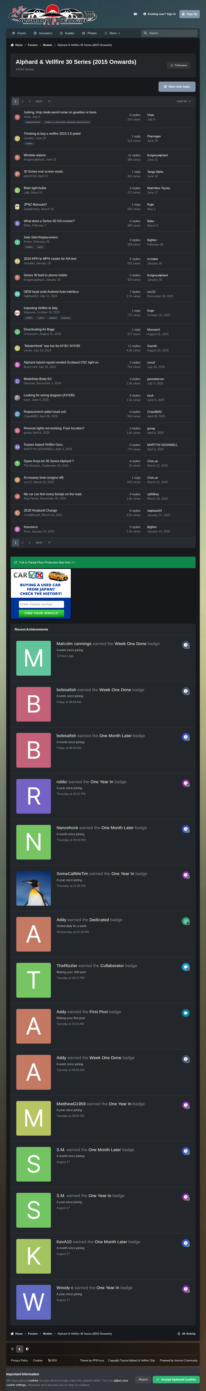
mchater (29, 263)
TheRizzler (67, 965)
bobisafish (66, 689)
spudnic (29, 138)
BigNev (152, 240)
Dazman (29, 383)
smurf (151, 362)
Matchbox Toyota (158, 188)
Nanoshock (67, 827)
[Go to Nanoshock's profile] (33, 842)
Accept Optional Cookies (178, 1379)
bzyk (27, 399)
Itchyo (28, 241)
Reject (143, 1379)
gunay (28, 432)
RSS (54, 1360)
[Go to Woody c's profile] (33, 1302)
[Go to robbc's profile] (33, 796)
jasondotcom (155, 379)
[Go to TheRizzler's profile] (33, 980)
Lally (27, 192)
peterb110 (30, 176)
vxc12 (151, 291)
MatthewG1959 (71, 1103)
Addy (61, 919)
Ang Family (31, 498)
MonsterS (153, 329)
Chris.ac (152, 461)
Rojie (150, 204)
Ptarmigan (154, 136)
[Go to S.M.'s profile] (33, 1164)
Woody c (65, 1287)
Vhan (27, 116)
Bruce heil (30, 367)
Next (39, 101)
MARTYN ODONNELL (39, 449)
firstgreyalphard (34, 159)
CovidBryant (32, 515)
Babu (27, 225)
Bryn (27, 531)
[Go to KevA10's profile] (33, 1256)
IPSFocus (98, 1360)
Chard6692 (31, 416)
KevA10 (64, 1241)
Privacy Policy (19, 1360)
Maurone (29, 312)
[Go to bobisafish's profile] (33, 704)
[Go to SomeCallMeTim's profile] (33, 888)
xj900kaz (153, 494)
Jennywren (31, 334)
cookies (33, 1380)
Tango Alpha (155, 171)
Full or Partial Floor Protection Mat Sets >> (47, 562)
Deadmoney (32, 209)
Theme (84, 1360)
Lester (28, 350)
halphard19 (31, 296)
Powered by (179, 1360)
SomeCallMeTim (72, 873)
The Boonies (32, 465)
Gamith (152, 346)
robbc (62, 781)
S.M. (61, 1149)
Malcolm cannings (74, 643)
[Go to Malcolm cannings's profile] (33, 658)
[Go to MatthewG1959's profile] (33, 1118)
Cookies (38, 1360)
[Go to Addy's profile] (33, 934)
